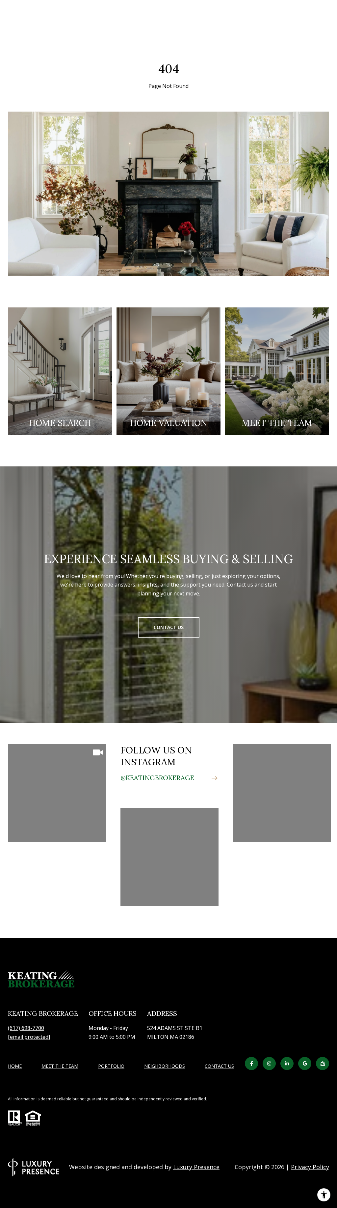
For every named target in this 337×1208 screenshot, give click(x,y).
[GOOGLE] (304, 1063)
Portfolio (111, 1066)
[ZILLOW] (322, 1063)
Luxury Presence (196, 1167)
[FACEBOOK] (251, 1063)
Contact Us (219, 1066)
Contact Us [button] (169, 627)
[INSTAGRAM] (269, 1063)
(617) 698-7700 (26, 1028)
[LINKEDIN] (287, 1063)
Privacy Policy (310, 1167)
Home (15, 1066)
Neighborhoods (164, 1066)
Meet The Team (59, 1066)
